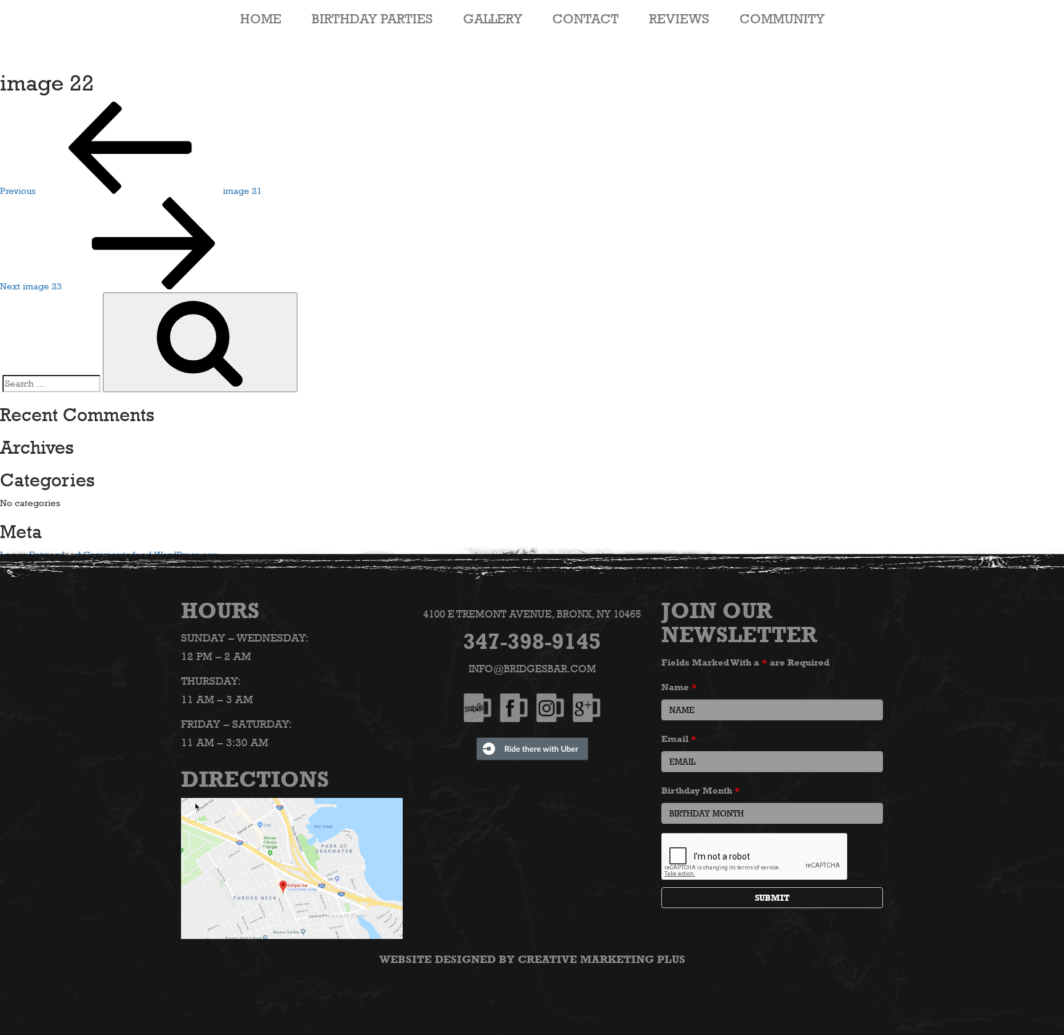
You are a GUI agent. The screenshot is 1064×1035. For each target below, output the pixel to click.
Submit (772, 898)
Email (678, 738)
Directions (255, 779)
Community (782, 18)
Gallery (492, 18)
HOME (260, 18)
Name (679, 687)
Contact (585, 18)
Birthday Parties (372, 18)
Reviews (679, 18)
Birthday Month (700, 790)
